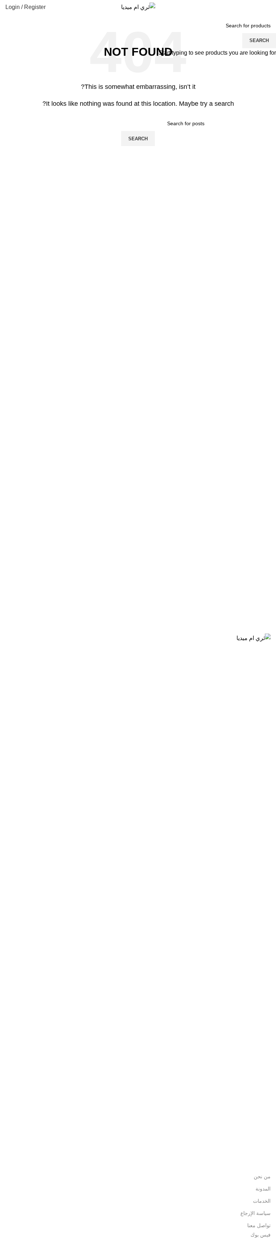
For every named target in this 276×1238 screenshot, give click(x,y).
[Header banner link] (138, 619)
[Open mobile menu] (267, 7)
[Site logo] (138, 7)
